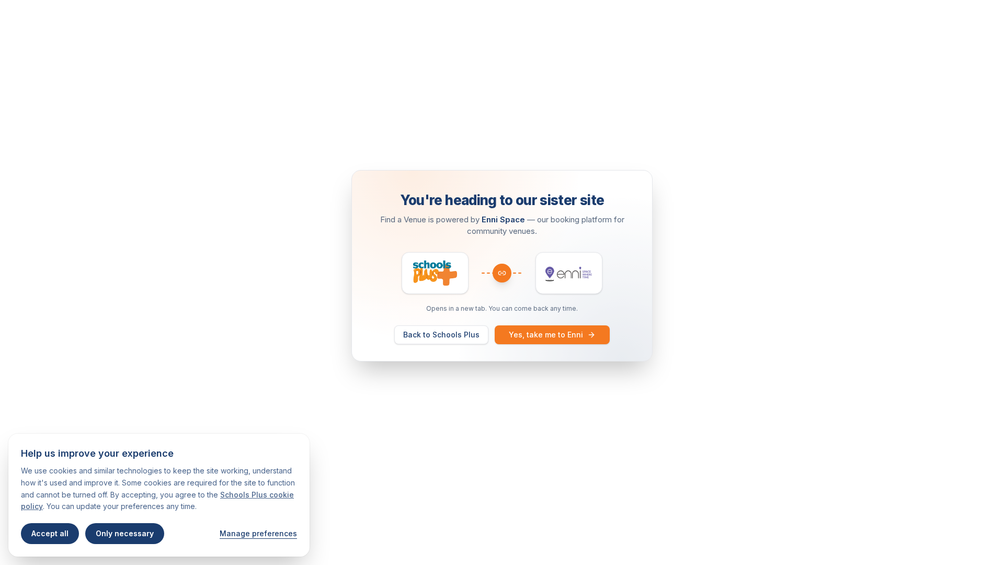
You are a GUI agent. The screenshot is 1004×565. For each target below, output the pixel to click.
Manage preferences (258, 533)
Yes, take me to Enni (546, 334)
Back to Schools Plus (441, 334)
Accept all (50, 533)
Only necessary (125, 533)
